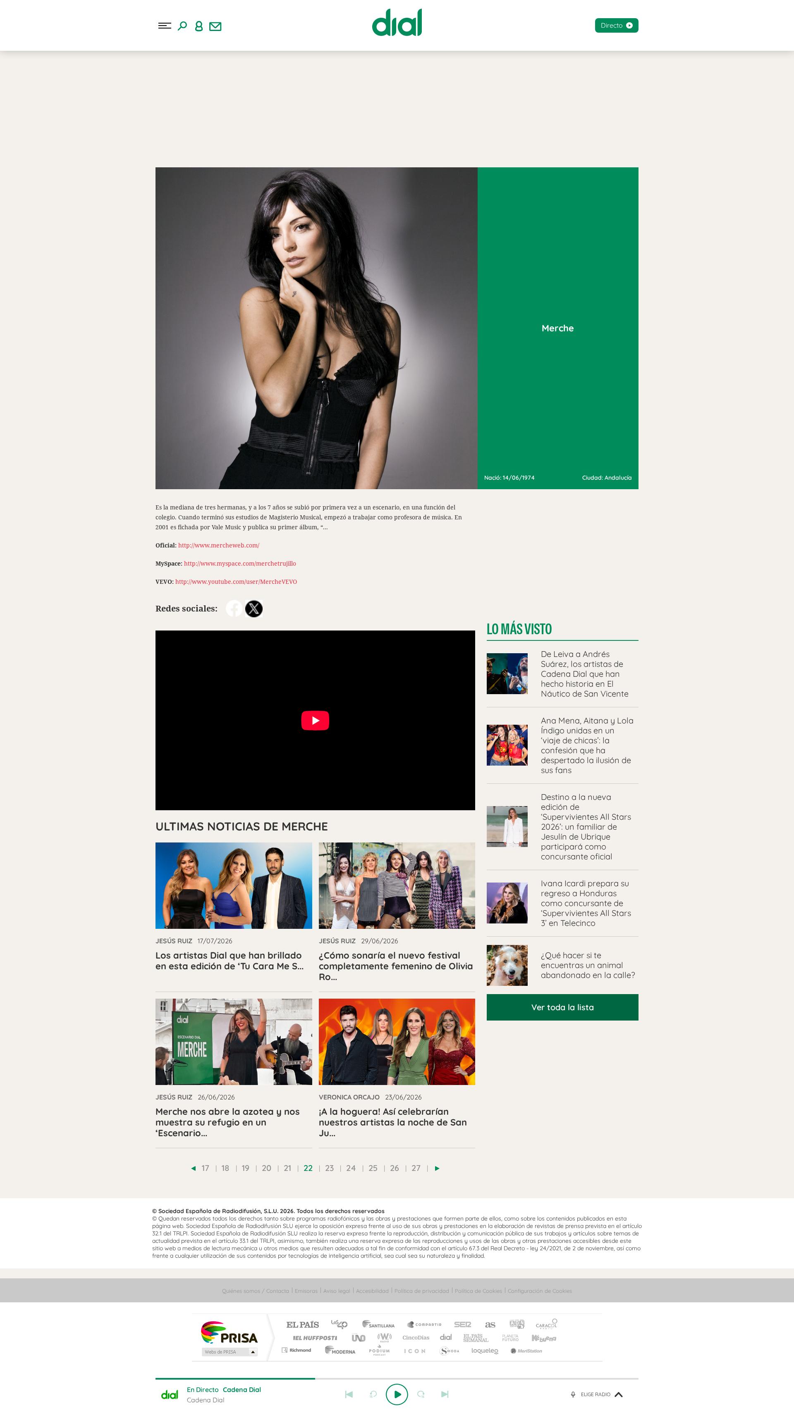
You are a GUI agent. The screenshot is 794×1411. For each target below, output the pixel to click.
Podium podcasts (378, 1350)
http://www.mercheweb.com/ (218, 545)
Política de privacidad (422, 1290)
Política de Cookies (478, 1290)
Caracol (544, 1325)
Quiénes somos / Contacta (255, 1290)
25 (373, 1168)
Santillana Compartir (424, 1325)
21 (287, 1168)
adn (513, 1325)
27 (416, 1168)
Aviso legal (336, 1290)
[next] (437, 1168)
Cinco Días (414, 1337)
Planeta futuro (507, 1337)
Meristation (525, 1350)
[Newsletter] (215, 25)
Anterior (349, 1394)
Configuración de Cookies (540, 1290)
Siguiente (445, 1394)
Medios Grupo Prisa (228, 1352)
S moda (448, 1350)
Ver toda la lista (562, 1007)
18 (226, 1168)
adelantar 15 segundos (421, 1394)
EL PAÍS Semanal (476, 1337)
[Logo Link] (397, 22)
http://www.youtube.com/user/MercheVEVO (236, 581)
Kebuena (537, 1337)
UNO (359, 1337)
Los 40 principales (342, 1325)
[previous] (193, 1168)
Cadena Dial (446, 1337)
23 (329, 1168)
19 (245, 1168)
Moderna (338, 1350)
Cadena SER (460, 1325)
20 (266, 1168)
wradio (383, 1337)
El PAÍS (302, 1325)
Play (397, 1394)
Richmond (297, 1350)
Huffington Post (313, 1337)
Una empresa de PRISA (229, 1332)
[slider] (397, 1379)
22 (308, 1168)
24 (351, 1168)
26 (394, 1168)
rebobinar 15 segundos (373, 1394)
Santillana (381, 1325)
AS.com (486, 1325)
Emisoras (306, 1290)
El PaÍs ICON (414, 1350)
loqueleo (485, 1350)
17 (205, 1168)
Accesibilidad (372, 1290)
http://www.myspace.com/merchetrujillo (240, 563)
